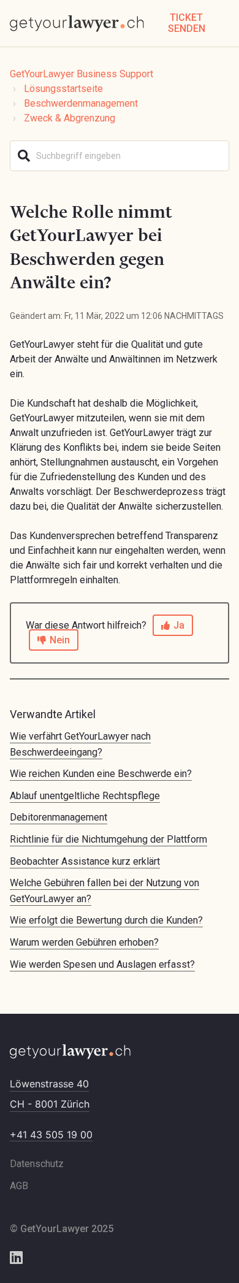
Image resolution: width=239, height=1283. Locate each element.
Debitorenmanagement (58, 817)
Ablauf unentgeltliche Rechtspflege (85, 796)
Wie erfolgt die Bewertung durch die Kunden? (106, 920)
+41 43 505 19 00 (51, 1134)
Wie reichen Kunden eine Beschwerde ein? (101, 773)
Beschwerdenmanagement (81, 103)
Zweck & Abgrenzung (69, 118)
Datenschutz (37, 1164)
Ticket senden (186, 23)
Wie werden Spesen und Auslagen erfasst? (102, 964)
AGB (19, 1186)
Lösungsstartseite (63, 88)
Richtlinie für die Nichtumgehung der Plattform (108, 839)
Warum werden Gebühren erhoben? (84, 942)
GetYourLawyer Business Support (81, 74)
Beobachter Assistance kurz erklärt (85, 861)
